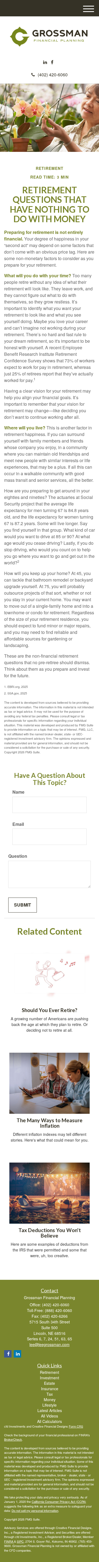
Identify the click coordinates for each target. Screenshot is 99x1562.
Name (18, 792)
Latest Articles (49, 1410)
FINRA (9, 1541)
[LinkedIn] (45, 62)
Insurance (49, 1388)
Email (18, 824)
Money (50, 1399)
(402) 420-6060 (53, 74)
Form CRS (76, 1426)
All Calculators (49, 1421)
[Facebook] (52, 62)
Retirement (49, 1372)
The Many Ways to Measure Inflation (49, 1123)
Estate (49, 1383)
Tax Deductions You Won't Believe (49, 1233)
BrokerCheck (13, 1439)
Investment (49, 1377)
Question (17, 856)
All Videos (49, 1416)
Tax (49, 1394)
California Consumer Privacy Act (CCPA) (59, 1501)
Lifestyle (49, 1405)
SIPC (20, 1541)
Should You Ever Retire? (49, 1010)
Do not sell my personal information (35, 1510)
